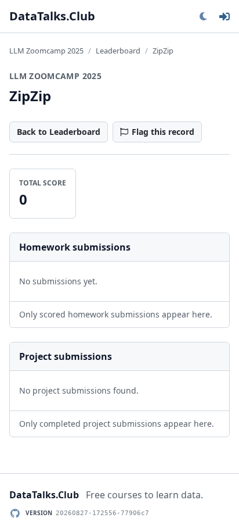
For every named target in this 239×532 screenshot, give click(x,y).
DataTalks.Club (52, 16)
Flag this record (163, 131)
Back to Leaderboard (58, 131)
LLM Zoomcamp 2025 (46, 50)
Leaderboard (118, 50)
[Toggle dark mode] (203, 16)
